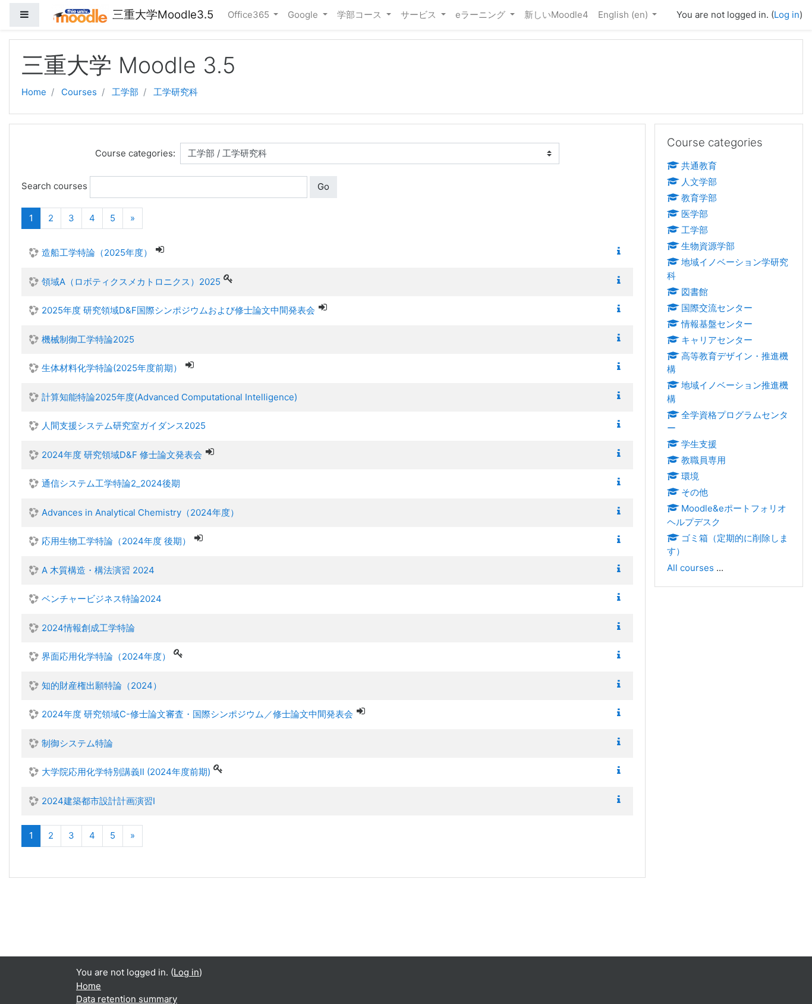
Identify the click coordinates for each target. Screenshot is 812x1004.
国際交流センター (717, 307)
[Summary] (621, 251)
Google (304, 14)
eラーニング (481, 14)
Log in (787, 14)
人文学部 (699, 181)
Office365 (250, 14)
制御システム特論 (77, 743)
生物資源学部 (708, 246)
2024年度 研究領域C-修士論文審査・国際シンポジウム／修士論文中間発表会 (197, 714)
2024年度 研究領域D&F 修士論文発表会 (122, 454)
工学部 (125, 92)
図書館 (694, 291)
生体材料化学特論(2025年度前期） (112, 368)
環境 (690, 476)
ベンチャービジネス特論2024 (102, 598)
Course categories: (135, 153)
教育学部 (699, 197)
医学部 (694, 213)
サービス (420, 14)
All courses (690, 567)
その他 (694, 492)
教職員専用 (703, 460)
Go (323, 186)
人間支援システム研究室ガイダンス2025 (124, 425)
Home (33, 92)
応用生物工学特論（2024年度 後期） (116, 541)
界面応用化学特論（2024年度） (106, 656)
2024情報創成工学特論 (88, 627)
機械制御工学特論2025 (88, 339)
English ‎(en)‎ (624, 14)
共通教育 (699, 165)
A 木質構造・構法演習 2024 (98, 570)
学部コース (360, 14)
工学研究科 (175, 92)
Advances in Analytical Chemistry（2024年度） (140, 512)
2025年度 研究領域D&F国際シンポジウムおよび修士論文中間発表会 (178, 310)
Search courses (54, 186)
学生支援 (699, 444)
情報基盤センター (717, 324)
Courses (79, 92)
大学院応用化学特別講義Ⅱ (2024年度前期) (126, 771)
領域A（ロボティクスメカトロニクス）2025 (131, 281)
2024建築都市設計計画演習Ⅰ (98, 801)
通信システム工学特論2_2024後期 (111, 483)
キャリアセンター (717, 340)
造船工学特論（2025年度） (97, 252)
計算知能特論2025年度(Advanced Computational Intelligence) (169, 397)
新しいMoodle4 (556, 14)
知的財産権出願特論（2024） (102, 685)
